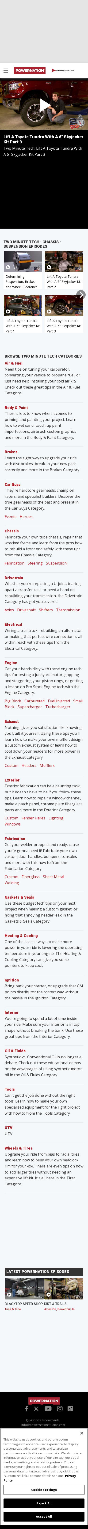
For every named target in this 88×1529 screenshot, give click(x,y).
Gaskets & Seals (19, 897)
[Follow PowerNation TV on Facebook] (25, 1408)
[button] (6, 71)
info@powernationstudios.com (43, 1425)
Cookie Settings (44, 1490)
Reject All (44, 1503)
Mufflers (47, 765)
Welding (12, 882)
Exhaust (12, 721)
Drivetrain (14, 578)
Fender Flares (33, 818)
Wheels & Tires (19, 1148)
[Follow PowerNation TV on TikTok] (69, 1408)
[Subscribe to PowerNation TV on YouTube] (48, 1408)
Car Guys (12, 484)
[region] (44, 1476)
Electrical (13, 624)
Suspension (56, 563)
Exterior (12, 780)
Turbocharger (57, 706)
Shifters (46, 609)
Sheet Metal (53, 876)
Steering (35, 563)
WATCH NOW (65, 70)
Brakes (11, 452)
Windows (13, 824)
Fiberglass (31, 876)
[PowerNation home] (44, 1401)
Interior (12, 1012)
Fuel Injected (59, 701)
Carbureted (34, 701)
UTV (8, 1128)
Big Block (13, 701)
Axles (9, 609)
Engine (11, 663)
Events (10, 516)
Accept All (44, 1516)
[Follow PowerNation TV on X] (36, 1409)
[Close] (82, 1433)
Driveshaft (26, 609)
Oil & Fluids (15, 1051)
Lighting (56, 818)
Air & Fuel (14, 363)
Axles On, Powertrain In (59, 1309)
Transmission (68, 609)
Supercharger (30, 706)
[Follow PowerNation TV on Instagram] (59, 1408)
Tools (10, 1089)
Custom (11, 765)
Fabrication (14, 563)
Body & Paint (16, 408)
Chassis (12, 531)
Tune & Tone (13, 1309)
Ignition (12, 980)
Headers (29, 765)
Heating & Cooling (21, 936)
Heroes (26, 516)
